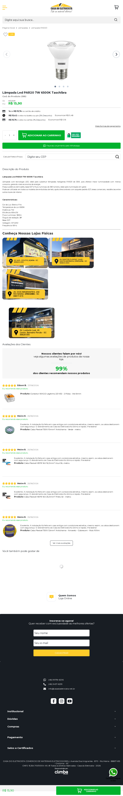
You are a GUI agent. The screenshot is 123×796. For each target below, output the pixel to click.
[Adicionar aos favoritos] (6, 34)
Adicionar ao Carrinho (44, 135)
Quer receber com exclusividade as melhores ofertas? (61, 623)
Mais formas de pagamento (108, 126)
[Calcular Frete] (117, 156)
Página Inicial (8, 28)
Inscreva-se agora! (61, 620)
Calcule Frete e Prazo (13, 157)
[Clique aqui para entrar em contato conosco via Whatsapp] (113, 775)
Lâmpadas (23, 28)
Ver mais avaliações (61, 543)
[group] (61, 596)
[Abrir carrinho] (116, 7)
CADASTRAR (61, 653)
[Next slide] (116, 54)
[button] (55, 86)
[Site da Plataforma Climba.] (61, 771)
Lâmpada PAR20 (39, 28)
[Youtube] (69, 703)
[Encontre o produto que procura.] (116, 20)
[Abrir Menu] (4, 8)
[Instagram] (61, 703)
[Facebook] (53, 703)
